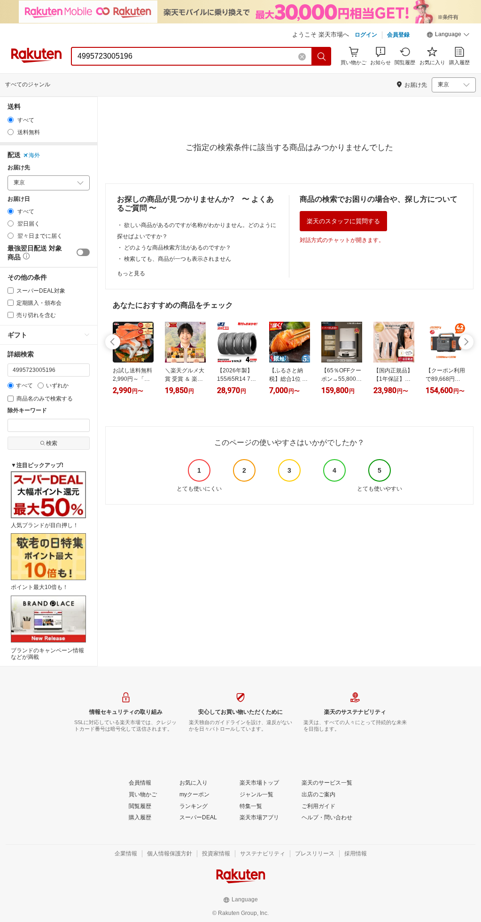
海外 (34, 155)
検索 (51, 443)
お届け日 (19, 199)
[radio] (11, 120)
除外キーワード (27, 411)
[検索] (321, 56)
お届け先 (19, 168)
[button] (448, 35)
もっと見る (131, 273)
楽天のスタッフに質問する (343, 221)
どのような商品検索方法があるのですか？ (177, 247)
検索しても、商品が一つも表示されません (177, 259)
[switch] (83, 252)
